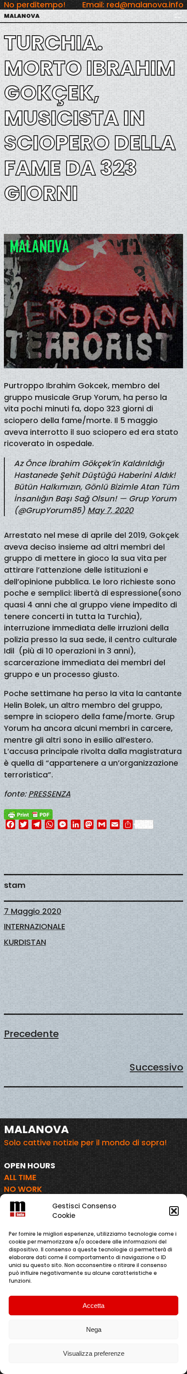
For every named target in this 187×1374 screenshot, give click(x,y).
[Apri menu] (178, 15)
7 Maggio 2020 (32, 911)
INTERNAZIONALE (34, 926)
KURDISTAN (25, 942)
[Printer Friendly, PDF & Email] (28, 813)
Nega (93, 1329)
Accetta (93, 1305)
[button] (174, 1211)
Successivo (156, 1067)
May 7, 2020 (110, 510)
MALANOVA (22, 16)
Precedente (31, 1034)
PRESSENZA (49, 793)
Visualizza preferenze (93, 1353)
